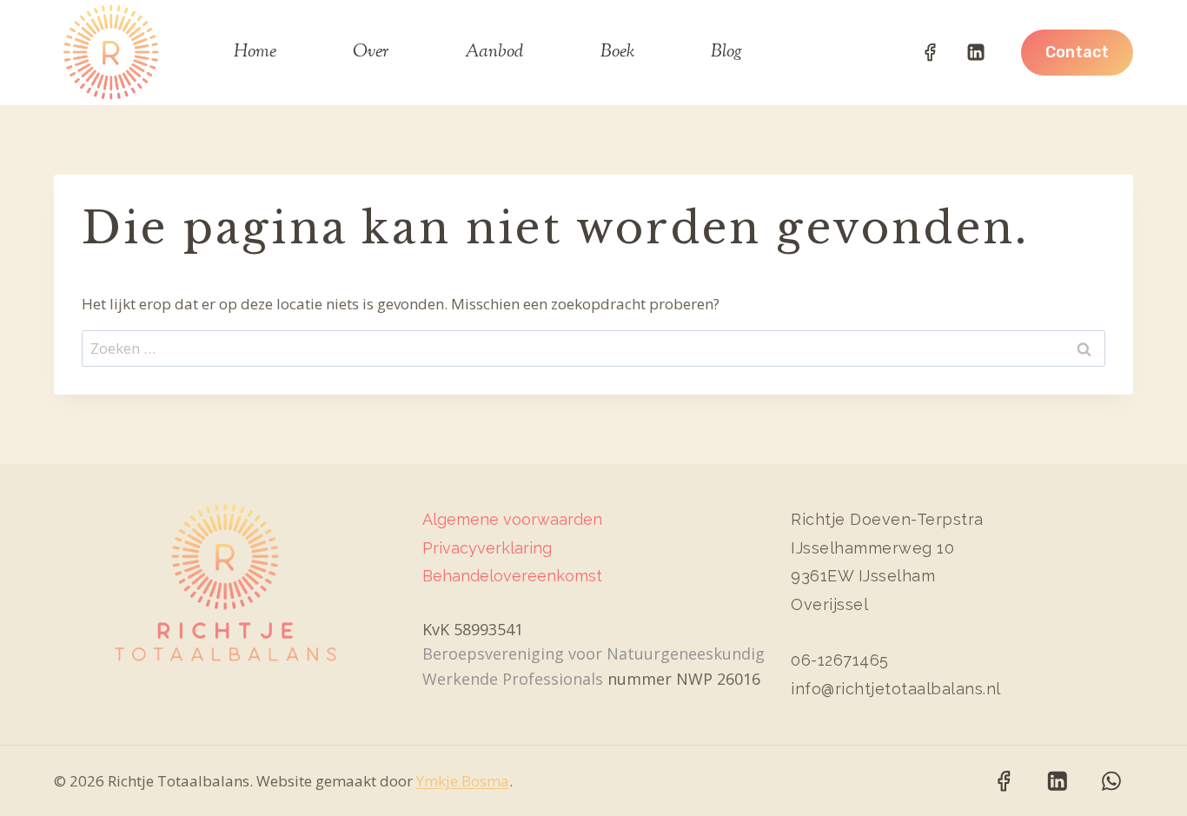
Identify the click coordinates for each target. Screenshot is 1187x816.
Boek (617, 52)
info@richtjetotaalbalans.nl (896, 689)
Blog (726, 52)
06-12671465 (840, 660)
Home (255, 52)
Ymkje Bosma (462, 781)
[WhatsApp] (1111, 781)
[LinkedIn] (976, 52)
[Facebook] (930, 52)
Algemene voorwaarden (512, 519)
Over (370, 52)
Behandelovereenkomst (512, 576)
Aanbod (494, 52)
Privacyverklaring (487, 548)
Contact (1077, 52)
